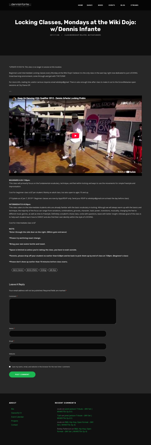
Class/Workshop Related (76, 35)
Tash (59, 415)
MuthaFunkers (94, 35)
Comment (13, 296)
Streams (134, 5)
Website (12, 354)
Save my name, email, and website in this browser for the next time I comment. (41, 367)
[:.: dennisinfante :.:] (20, 5)
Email (11, 341)
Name (12, 328)
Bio (12, 409)
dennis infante (32, 270)
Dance (90, 5)
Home (80, 5)
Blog (123, 5)
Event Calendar (17, 417)
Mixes (100, 5)
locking (43, 270)
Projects (14, 421)
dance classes (18, 270)
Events (112, 5)
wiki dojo (53, 270)
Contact (14, 425)
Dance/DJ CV (16, 413)
